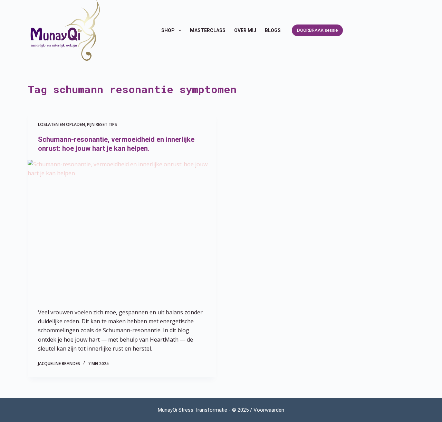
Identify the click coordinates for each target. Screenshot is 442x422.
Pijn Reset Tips (102, 124)
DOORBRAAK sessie (317, 30)
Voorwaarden (268, 410)
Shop (168, 30)
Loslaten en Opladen (61, 124)
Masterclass (207, 30)
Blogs (273, 30)
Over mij (245, 30)
